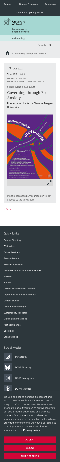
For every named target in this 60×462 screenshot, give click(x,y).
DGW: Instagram (24, 378)
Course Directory (12, 240)
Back (8, 209)
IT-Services (10, 246)
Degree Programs (28, 4)
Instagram (21, 356)
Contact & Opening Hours (29, 12)
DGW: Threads (23, 388)
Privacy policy (31, 430)
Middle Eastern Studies (15, 319)
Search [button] (42, 45)
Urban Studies (11, 337)
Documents (50, 4)
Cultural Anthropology (15, 306)
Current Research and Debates (20, 288)
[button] (15, 45)
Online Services (12, 252)
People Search (11, 258)
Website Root (8, 53)
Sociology (9, 331)
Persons (8, 276)
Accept (30, 439)
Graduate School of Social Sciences (22, 270)
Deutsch (8, 4)
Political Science (12, 325)
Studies (7, 282)
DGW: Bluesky (23, 367)
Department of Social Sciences (20, 30)
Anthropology (19, 38)
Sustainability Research (16, 313)
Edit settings (30, 456)
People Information (13, 264)
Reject (30, 447)
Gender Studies (12, 300)
